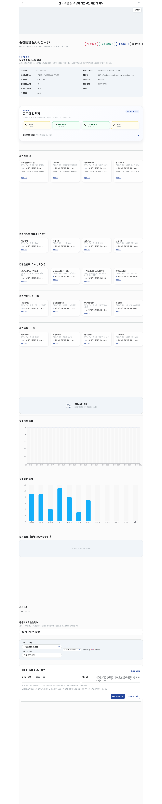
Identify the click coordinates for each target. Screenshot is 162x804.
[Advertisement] (81, 209)
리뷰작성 (137, 44)
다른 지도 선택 (27, 651)
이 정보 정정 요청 (117, 696)
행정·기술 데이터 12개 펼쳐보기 (31, 632)
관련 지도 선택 (27, 643)
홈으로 (22, 3)
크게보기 (137, 10)
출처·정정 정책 (135, 671)
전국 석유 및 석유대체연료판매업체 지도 (81, 3)
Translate (97, 650)
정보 (139, 3)
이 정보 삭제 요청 (133, 696)
